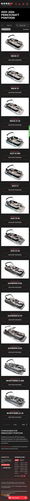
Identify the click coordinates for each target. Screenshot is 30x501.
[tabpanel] (21, 468)
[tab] (17, 460)
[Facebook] (22, 476)
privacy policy (19, 486)
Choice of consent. (6, 487)
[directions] (23, 4)
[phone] (19, 4)
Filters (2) (9, 25)
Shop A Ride (9, 492)
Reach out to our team (6, 446)
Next (23, 424)
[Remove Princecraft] (9, 29)
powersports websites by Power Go (20, 491)
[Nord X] (7, 4)
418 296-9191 (6, 467)
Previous (7, 424)
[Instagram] (24, 476)
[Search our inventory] (16, 4)
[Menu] (27, 4)
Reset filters (26, 29)
